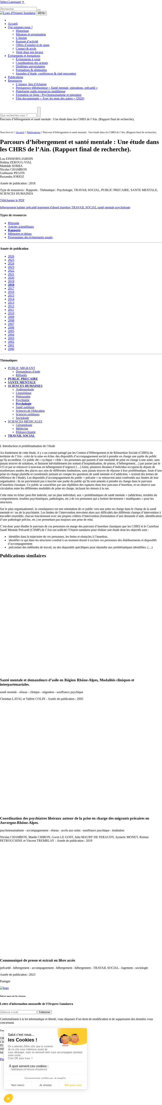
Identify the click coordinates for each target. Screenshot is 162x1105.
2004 (11, 334)
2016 (11, 292)
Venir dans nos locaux (29, 52)
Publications (15, 77)
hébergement (8, 207)
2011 (11, 309)
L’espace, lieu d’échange (31, 84)
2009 (11, 316)
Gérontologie (24, 425)
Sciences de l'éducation (30, 410)
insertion (65, 207)
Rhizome (13, 223)
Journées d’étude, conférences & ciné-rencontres (46, 73)
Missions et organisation (31, 34)
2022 (11, 270)
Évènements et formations (24, 55)
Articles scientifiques (21, 226)
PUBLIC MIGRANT (21, 368)
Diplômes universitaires (30, 66)
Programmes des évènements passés (30, 237)
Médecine (22, 428)
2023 (11, 267)
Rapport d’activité (27, 41)
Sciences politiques (28, 414)
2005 (11, 331)
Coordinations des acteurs (32, 62)
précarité (32, 207)
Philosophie (23, 396)
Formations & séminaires (31, 70)
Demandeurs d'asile (28, 371)
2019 (11, 281)
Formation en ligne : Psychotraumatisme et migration (48, 95)
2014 (11, 299)
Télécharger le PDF (12, 200)
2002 (11, 341)
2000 (11, 349)
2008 (11, 320)
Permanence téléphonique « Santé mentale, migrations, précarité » (57, 87)
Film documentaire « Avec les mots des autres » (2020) (50, 98)
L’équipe (21, 38)
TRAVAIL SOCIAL (84, 207)
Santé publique (25, 407)
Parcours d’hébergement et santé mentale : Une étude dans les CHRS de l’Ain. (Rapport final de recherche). (67, 119)
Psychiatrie (22, 400)
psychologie (122, 207)
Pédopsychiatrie (26, 432)
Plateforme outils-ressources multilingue (40, 91)
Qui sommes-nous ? (20, 27)
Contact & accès (26, 48)
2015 (11, 295)
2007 (11, 324)
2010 (11, 313)
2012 (11, 306)
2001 (11, 345)
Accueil (13, 23)
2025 (11, 260)
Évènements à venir (28, 59)
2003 (11, 338)
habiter (21, 207)
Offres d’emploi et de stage (32, 45)
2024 (11, 263)
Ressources (15, 80)
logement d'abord (49, 207)
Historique (22, 30)
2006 (11, 327)
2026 (11, 256)
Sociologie (22, 418)
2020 (11, 277)
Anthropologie (25, 389)
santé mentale (106, 207)
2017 (11, 288)
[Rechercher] (38, 9)
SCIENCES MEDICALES (25, 421)
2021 (11, 274)
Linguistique (23, 393)
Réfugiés (21, 375)
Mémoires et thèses (20, 233)
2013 (11, 302)
